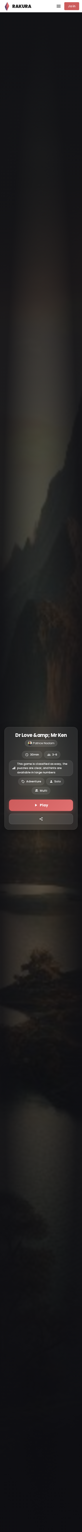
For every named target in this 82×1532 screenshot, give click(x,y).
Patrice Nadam (43, 743)
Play (44, 805)
